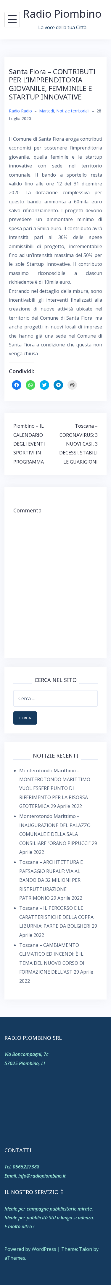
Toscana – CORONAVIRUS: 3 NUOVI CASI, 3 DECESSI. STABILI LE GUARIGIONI (78, 444)
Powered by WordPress (30, 1249)
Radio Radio (20, 111)
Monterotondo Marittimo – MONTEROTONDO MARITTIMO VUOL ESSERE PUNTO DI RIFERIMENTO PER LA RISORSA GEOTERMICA (54, 788)
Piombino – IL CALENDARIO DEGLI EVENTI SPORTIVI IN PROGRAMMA (29, 444)
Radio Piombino (62, 13)
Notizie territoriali (72, 111)
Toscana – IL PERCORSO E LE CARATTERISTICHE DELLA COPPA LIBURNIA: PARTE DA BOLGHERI (56, 917)
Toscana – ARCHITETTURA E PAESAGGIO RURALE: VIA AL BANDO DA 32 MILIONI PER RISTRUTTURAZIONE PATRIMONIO (51, 880)
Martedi (46, 111)
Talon (85, 1249)
